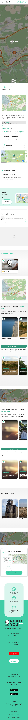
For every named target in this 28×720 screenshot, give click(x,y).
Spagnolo (15, 133)
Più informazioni (6, 126)
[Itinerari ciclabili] (10, 327)
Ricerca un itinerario (15, 643)
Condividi (4, 89)
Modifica (11, 89)
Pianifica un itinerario (15, 634)
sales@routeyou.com (14, 717)
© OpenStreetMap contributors (22, 162)
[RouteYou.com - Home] (7, 2)
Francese (4, 133)
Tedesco (21, 133)
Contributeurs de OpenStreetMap (9, 81)
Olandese (9, 133)
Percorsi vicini (7, 202)
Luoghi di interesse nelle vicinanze (12, 177)
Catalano (21, 131)
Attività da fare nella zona (9, 174)
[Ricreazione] (10, 430)
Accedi (14, 661)
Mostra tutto (5, 411)
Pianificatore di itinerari (14, 573)
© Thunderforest (14, 162)
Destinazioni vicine (8, 179)
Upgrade (14, 653)
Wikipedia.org (7, 122)
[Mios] (10, 508)
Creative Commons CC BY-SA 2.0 (12, 401)
